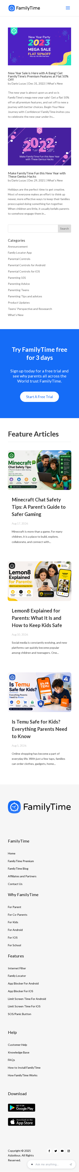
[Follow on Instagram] (68, 1151)
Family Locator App (20, 252)
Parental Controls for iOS (24, 271)
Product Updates (19, 302)
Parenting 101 (17, 277)
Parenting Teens (18, 290)
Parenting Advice (19, 283)
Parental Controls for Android (26, 265)
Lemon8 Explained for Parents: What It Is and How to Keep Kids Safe (37, 618)
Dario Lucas (19, 83)
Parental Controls (19, 259)
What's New (55, 83)
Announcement (18, 246)
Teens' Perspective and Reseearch (30, 308)
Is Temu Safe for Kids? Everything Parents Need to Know (39, 729)
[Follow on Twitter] (55, 1151)
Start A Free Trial (39, 396)
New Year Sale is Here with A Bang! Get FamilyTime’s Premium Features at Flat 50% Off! (38, 76)
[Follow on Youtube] (62, 1151)
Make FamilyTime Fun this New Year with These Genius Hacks (37, 174)
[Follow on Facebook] (49, 1151)
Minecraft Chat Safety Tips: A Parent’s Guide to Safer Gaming (39, 507)
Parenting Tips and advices (25, 296)
